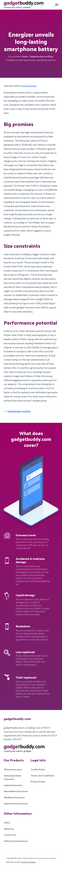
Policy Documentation (16, 841)
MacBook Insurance (14, 797)
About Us (9, 828)
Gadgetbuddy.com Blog (19, 411)
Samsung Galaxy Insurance (12, 777)
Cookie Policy (38, 769)
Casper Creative (28, 862)
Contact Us (10, 834)
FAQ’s (7, 822)
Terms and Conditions (42, 775)
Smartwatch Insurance (16, 803)
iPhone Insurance (13, 769)
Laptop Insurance (13, 785)
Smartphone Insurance (16, 791)
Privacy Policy (38, 781)
